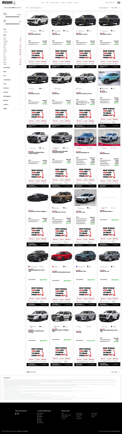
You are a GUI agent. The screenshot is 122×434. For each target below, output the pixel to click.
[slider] (5, 17)
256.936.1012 (115, 220)
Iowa (40, 418)
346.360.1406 (68, 245)
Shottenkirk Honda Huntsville (104, 245)
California (41, 413)
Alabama (41, 422)
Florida (40, 421)
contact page (87, 398)
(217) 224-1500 (92, 126)
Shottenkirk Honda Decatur (32, 305)
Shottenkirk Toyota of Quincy (80, 126)
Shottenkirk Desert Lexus (79, 365)
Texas (40, 414)
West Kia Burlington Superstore (103, 125)
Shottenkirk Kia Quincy (32, 67)
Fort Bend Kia (55, 245)
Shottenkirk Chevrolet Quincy (32, 186)
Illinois (40, 419)
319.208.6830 (116, 125)
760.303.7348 (91, 340)
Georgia (41, 416)
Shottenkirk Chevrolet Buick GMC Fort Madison (32, 244)
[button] (47, 20)
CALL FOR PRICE (103, 219)
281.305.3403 (92, 186)
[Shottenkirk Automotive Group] (9, 3)
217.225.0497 (44, 66)
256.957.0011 (43, 280)
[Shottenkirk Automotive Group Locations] (110, 2)
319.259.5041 (44, 244)
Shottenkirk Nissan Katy (79, 186)
